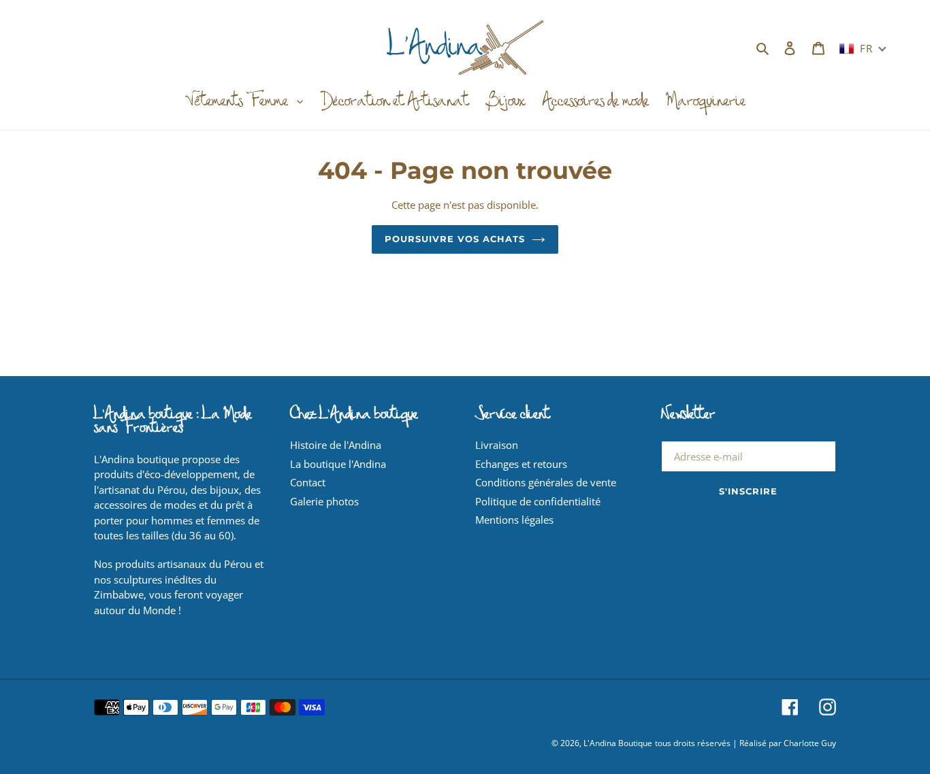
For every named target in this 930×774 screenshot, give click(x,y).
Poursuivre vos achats (455, 238)
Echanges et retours (521, 464)
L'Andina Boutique (617, 743)
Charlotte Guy (810, 743)
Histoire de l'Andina (335, 445)
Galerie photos (324, 501)
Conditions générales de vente (545, 482)
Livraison (496, 445)
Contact (307, 482)
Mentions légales (514, 519)
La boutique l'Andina (338, 464)
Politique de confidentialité (537, 501)
